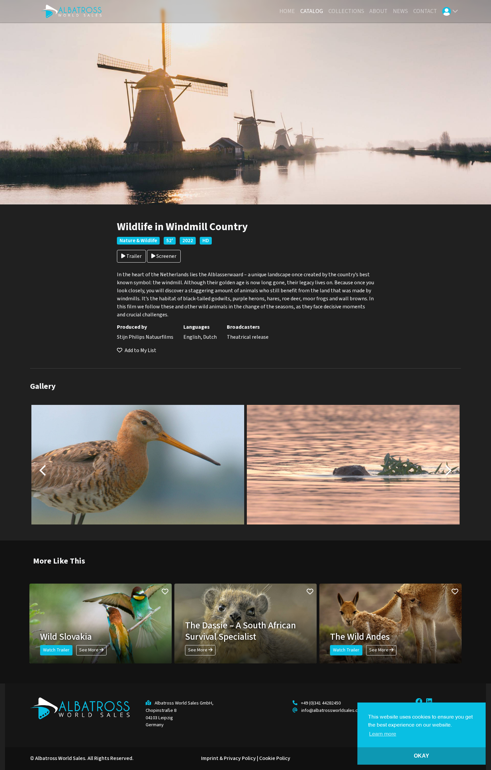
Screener (165, 256)
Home (287, 11)
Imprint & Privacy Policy (228, 758)
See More (89, 650)
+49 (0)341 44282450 (321, 703)
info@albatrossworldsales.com (332, 710)
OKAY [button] (421, 756)
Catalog (311, 11)
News (400, 11)
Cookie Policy (274, 758)
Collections (346, 11)
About (378, 11)
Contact (425, 11)
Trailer (133, 256)
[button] (450, 11)
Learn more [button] (382, 734)
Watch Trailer (56, 650)
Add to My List (140, 350)
